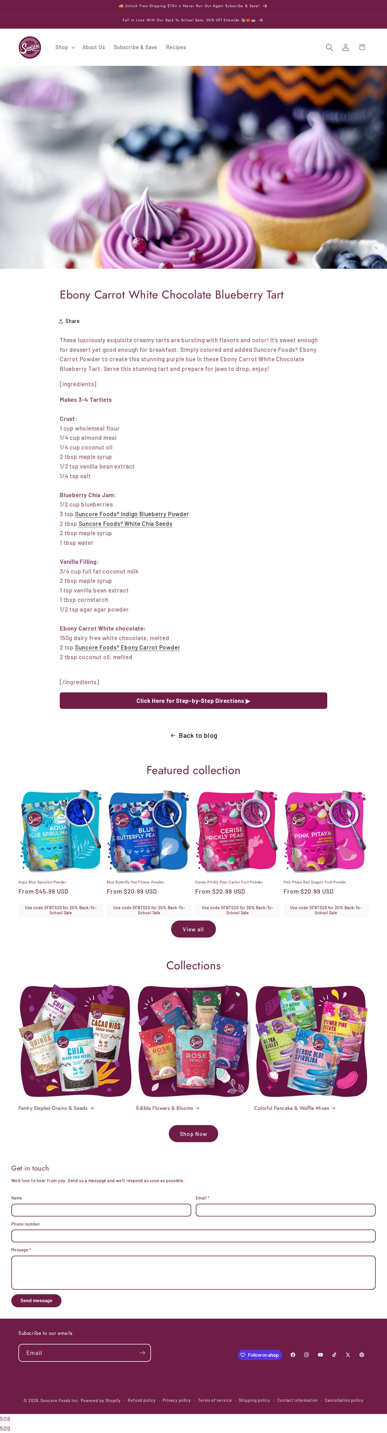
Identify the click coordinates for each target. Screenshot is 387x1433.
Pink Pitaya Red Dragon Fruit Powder (315, 882)
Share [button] (72, 321)
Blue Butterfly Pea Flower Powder (135, 882)
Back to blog (198, 735)
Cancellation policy (344, 1400)
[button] (64, 47)
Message (21, 1249)
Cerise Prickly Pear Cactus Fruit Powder (229, 882)
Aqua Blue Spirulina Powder (42, 882)
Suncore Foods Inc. (60, 1400)
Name (16, 1197)
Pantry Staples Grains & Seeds (52, 1108)
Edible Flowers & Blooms (164, 1108)
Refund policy (142, 1400)
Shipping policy (254, 1400)
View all (193, 929)
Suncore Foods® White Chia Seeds (126, 523)
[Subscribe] (142, 1353)
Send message (36, 1300)
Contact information (297, 1400)
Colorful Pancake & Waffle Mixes (291, 1108)
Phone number (25, 1224)
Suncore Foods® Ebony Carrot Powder (127, 647)
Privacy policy (177, 1400)
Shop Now (193, 1133)
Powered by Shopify (101, 1400)
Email (202, 1197)
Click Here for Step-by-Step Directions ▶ (193, 700)
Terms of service (215, 1400)
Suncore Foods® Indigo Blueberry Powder (132, 513)
